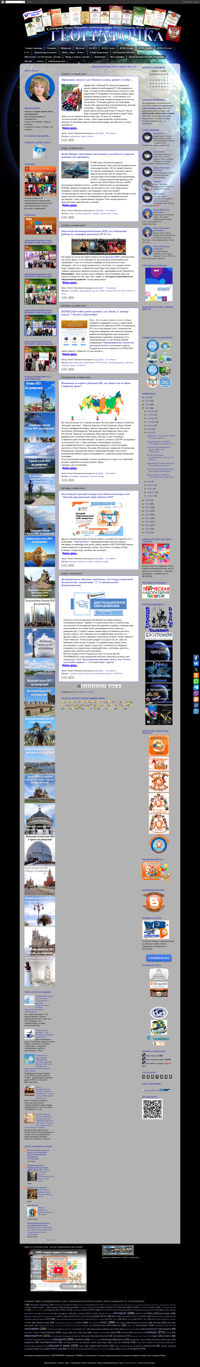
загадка (95, 213)
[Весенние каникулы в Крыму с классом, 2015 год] (39, 955)
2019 (147, 500)
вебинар (42, 1325)
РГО (48, 1319)
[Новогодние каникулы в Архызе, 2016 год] (39, 865)
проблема (84, 476)
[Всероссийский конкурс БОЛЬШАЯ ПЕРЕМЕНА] (159, 300)
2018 (147, 504)
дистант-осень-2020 (131, 1329)
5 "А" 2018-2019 (119, 1307)
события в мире (68, 365)
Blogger (152, 1363)
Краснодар (164, 1313)
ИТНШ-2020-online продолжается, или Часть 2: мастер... (160, 457)
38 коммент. (111, 133)
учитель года (56, 1348)
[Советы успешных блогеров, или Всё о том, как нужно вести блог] (159, 770)
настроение (74, 136)
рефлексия (155, 1340)
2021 (147, 404)
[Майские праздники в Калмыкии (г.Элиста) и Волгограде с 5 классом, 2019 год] (39, 504)
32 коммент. (111, 671)
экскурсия (135, 1348)
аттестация (93, 1323)
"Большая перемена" (39, 1305)
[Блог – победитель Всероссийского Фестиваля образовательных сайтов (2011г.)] (152, 363)
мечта (77, 1336)
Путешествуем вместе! (45, 52)
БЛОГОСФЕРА (89, 1310)
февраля (151, 492)
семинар (129, 363)
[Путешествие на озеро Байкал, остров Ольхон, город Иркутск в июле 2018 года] (39, 566)
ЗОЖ (100, 1314)
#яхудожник (68, 1307)
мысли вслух (105, 213)
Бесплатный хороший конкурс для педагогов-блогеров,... (160, 470)
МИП (114, 1316)
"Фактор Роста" (82, 542)
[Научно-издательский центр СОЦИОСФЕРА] (159, 1040)
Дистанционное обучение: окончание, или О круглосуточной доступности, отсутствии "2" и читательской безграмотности (97, 582)
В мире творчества (99, 52)
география (74, 291)
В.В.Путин (114, 1310)
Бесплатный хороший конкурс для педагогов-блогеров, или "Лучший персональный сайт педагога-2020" (95, 495)
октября (151, 418)
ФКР (29, 1323)
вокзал (129, 1325)
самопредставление (71, 1342)
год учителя (66, 1329)
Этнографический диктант (64, 1323)
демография (85, 291)
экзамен (112, 1349)
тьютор (42, 1349)
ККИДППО (139, 1314)
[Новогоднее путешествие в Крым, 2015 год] (39, 986)
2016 (147, 511)
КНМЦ (149, 1313)
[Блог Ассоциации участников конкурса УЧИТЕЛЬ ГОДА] (159, 996)
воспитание (142, 1325)
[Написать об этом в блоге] (65, 140)
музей (87, 1336)
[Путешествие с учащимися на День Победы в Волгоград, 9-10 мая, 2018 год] (39, 597)
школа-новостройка (82, 1349)
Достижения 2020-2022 (124, 52)
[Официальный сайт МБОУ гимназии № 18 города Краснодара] (159, 1034)
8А (46, 1310)
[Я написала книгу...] (159, 724)
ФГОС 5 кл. (112, 1319)
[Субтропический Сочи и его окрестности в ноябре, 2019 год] (39, 442)
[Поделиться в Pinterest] (73, 140)
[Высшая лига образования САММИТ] (159, 1005)
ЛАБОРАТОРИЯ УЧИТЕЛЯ (78, 1316)
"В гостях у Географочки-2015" (88, 1305)
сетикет (139, 1342)
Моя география (117, 57)
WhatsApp (76, 1310)
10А (98, 1307)
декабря (151, 411)
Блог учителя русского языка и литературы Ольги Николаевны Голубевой (38, 1153)
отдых (83, 136)
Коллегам (80, 48)
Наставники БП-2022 (129, 1316)
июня (150, 433)
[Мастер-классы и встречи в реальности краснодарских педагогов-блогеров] (154, 912)
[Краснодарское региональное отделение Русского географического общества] (159, 1018)
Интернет (81, 562)
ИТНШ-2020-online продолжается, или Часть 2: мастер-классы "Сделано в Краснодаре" (95, 313)
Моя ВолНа (32, 1205)
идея (84, 1333)
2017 (147, 507)
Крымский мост (48, 1316)
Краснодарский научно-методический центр (38, 1224)
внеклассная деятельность (106, 1325)
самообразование (116, 363)
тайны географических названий (127, 1346)
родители (29, 1342)
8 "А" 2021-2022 (37, 1310)
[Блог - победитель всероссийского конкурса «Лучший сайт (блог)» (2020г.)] (165, 375)
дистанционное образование (82, 363)
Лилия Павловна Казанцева (161, 211)
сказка (158, 1342)
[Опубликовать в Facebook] (70, 140)
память (167, 1336)
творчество (149, 1346)
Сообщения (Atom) (85, 692)
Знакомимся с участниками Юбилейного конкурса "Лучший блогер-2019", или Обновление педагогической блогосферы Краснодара (38, 1063)
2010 (147, 532)
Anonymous (159, 133)
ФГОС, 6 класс (127, 48)
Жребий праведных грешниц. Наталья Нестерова (45, 1211)
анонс (72, 213)
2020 (147, 408)
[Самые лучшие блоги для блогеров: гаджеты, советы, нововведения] (159, 792)
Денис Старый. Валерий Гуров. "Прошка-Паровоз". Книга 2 (45, 1193)
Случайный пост (158, 957)
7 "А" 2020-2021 (167, 1307)
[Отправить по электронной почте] (62, 140)
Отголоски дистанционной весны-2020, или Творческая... (158, 449)
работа (109, 674)
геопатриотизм (53, 1329)
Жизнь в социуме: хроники (77, 57)
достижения (49, 1332)
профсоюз (93, 1339)
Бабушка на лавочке (37, 1188)
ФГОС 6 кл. (127, 1319)
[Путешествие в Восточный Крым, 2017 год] (39, 716)
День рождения (61, 1313)
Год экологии (46, 1314)
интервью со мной (99, 1333)
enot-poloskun (131, 1363)
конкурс (90, 562)
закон (75, 1333)
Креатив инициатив (32, 1316)
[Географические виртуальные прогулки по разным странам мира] (159, 660)
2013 (147, 522)
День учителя (79, 1313)
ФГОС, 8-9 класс (164, 48)
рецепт (90, 136)
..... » (173, 164)
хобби (69, 1349)
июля (150, 429)
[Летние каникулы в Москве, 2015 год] (39, 895)
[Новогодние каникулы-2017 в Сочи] (39, 745)
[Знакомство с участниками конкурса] (158, 853)
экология (123, 1349)
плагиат (47, 1340)
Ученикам (51, 48)
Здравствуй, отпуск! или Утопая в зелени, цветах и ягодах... (97, 79)
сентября (151, 422)
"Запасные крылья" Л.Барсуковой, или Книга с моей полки (45, 1176)
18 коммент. (111, 473)
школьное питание (99, 1349)
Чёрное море (42, 1322)
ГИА (157, 1310)
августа (150, 425)
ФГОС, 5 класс (108, 48)
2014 (147, 518)
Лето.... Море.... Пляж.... (73, 52)
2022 (147, 401)
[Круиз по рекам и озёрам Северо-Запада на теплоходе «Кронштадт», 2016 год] (39, 802)
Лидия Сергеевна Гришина (161, 169)
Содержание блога (57, 61)
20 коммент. (111, 210)
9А (53, 1310)
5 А (132, 1307)
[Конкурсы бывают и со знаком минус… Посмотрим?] (159, 631)
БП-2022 (103, 1310)
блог (104, 1322)
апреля (150, 485)
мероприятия (33, 1335)
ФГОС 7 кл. (142, 1319)
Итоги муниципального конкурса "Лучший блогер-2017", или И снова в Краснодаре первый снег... (45, 1092)
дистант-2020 (98, 291)
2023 (147, 397)
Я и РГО (93, 48)
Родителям (66, 48)
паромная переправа (32, 1340)
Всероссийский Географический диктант (136, 1310)
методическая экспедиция (61, 1336)
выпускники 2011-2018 (164, 1325)
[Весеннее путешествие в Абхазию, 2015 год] (39, 925)
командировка (137, 1333)
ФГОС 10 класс (119, 291)
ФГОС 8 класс (156, 1319)
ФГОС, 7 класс (145, 48)
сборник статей (89, 1342)
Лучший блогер (99, 1316)
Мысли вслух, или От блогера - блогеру (42, 57)
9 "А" (27, 52)
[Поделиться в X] (67, 140)
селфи (115, 1342)
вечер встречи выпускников (60, 1325)
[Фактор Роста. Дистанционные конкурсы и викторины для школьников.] (159, 1045)
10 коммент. (111, 288)
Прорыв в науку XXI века (33, 1319)
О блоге (40, 61)
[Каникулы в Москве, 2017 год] (39, 657)
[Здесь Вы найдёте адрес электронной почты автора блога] (40, 158)
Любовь (157, 182)
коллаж (124, 1333)
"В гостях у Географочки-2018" (138, 1305)
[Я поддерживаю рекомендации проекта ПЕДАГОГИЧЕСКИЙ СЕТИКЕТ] (159, 755)
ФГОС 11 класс (98, 1319)
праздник (59, 1339)
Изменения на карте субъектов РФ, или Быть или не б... (161, 464)
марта (150, 489)
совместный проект (99, 1346)
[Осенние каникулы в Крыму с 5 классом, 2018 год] (39, 535)
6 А (154, 1307)
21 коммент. (111, 360)
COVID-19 (81, 365)
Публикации (100, 57)
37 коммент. (111, 559)
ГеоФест (166, 1310)
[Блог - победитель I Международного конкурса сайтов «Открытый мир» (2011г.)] (165, 351)
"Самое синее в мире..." (35, 1307)
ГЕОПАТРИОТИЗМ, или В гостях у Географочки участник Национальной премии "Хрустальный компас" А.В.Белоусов (38, 1004)
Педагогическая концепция (162, 1316)
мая (149, 481)
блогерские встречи (139, 1323)
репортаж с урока (138, 1340)
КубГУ (60, 1316)
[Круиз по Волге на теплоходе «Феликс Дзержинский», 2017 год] (39, 687)
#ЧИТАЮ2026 (33, 1159)
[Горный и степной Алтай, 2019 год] (39, 473)
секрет (104, 1342)
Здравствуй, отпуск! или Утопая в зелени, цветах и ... (161, 437)
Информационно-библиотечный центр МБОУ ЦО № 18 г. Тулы (38, 1167)
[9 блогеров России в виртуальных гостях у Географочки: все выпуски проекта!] (159, 813)
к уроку (108, 291)
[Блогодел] (159, 987)
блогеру (72, 562)
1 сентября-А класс (86, 1307)
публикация (106, 1339)
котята (168, 1333)
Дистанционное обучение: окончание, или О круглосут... (161, 476)
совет (81, 1346)
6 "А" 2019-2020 (145, 1307)
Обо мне (28, 61)
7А (25, 1310)
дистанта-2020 (112, 257)
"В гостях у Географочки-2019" (162, 1305)
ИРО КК (108, 1313)
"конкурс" (55, 1307)
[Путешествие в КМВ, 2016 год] (39, 834)
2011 (147, 529)
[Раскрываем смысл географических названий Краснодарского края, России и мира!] (159, 682)
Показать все (51, 1240)
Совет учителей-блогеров (66, 1319)
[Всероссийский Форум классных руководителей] (159, 283)
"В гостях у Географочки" (63, 1305)
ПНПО (144, 1316)
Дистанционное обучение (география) (146, 57)
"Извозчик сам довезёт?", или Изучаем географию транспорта (45, 1033)
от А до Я (145, 1336)
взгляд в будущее (83, 213)
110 (112, 686)
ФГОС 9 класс (170, 1319)
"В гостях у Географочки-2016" (113, 1305)
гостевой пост (80, 1329)
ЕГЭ (92, 1313)
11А (106, 1307)
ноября (150, 415)
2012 (147, 525)
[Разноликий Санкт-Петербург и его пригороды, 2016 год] (39, 773)
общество (134, 1336)
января (150, 496)
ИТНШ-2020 (101, 363)
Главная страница (33, 48)
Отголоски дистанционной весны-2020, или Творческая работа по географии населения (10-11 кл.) (94, 233)
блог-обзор (120, 1323)
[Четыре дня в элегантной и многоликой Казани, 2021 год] (39, 411)
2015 (147, 515)
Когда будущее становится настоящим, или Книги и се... (161, 443)
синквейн (149, 1342)
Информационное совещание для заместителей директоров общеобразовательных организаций (39, 1231)
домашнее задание (32, 1333)
